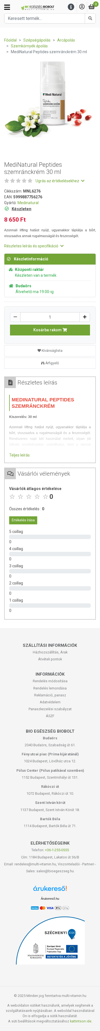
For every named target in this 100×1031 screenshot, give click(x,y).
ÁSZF (50, 716)
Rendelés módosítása (50, 681)
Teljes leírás (19, 455)
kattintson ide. (81, 1021)
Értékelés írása (23, 520)
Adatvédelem (50, 702)
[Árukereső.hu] (50, 890)
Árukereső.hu (50, 898)
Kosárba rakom (47, 330)
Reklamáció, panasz (50, 695)
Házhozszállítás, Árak (50, 652)
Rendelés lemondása (50, 688)
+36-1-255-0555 (57, 850)
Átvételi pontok (50, 659)
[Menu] (71, 7)
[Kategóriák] (7, 7)
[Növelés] (84, 317)
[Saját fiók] (82, 7)
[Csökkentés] (15, 317)
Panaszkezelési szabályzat (50, 709)
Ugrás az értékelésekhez (58, 181)
